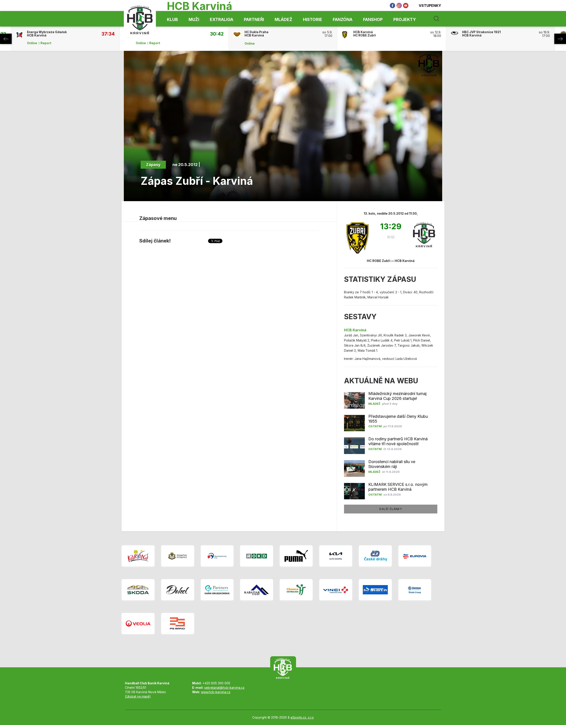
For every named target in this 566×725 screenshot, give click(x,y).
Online (32, 43)
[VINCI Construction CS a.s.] (335, 589)
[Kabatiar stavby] (256, 589)
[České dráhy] (375, 556)
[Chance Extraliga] (296, 589)
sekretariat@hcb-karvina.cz (224, 687)
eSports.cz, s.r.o (302, 717)
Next (560, 39)
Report (45, 43)
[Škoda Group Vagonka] (414, 589)
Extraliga (221, 19)
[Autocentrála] (138, 589)
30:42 (217, 33)
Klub (172, 19)
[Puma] (296, 556)
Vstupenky (430, 5)
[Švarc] (375, 589)
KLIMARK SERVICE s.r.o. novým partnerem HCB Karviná (398, 487)
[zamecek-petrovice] (177, 556)
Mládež (283, 19)
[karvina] (138, 556)
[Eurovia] (414, 556)
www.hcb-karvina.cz (215, 692)
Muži (194, 19)
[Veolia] (138, 623)
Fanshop (373, 19)
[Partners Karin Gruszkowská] (217, 589)
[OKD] (256, 556)
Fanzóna (342, 19)
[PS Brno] (177, 623)
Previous (6, 39)
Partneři (254, 19)
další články (390, 509)
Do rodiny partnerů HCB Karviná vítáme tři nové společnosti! (398, 441)
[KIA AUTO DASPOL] (335, 556)
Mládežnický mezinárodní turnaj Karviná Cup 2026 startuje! (397, 396)
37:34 (108, 33)
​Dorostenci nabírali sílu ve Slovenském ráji (391, 464)
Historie (312, 19)
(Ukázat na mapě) (138, 696)
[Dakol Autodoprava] (177, 589)
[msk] (217, 556)
